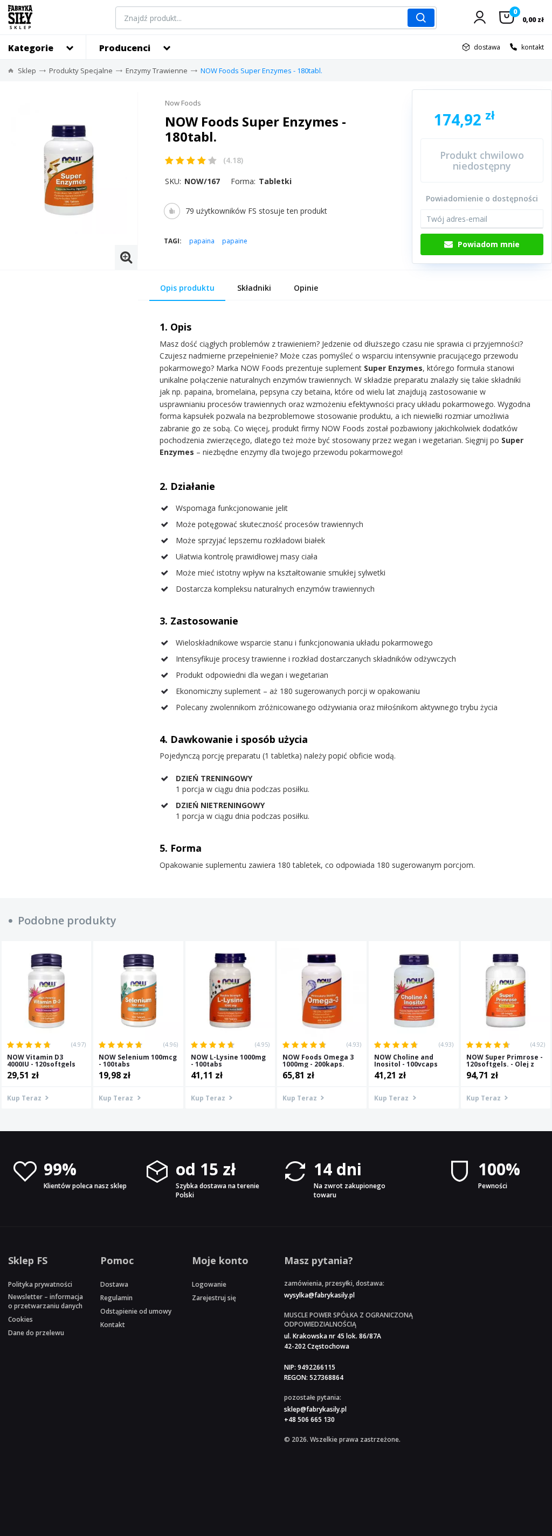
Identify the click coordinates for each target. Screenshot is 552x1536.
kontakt (532, 47)
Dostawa (114, 1284)
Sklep (27, 70)
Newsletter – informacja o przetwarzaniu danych (45, 1301)
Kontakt (112, 1324)
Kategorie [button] (30, 48)
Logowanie (209, 1284)
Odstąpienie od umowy (135, 1311)
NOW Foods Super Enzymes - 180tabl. (261, 70)
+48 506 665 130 (309, 1419)
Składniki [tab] (254, 288)
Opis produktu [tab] (187, 288)
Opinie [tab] (306, 288)
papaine (234, 241)
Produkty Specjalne (81, 70)
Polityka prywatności (40, 1284)
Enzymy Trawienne (157, 70)
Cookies (20, 1319)
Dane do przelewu (36, 1332)
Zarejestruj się (214, 1297)
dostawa (487, 47)
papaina (202, 241)
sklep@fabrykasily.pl (315, 1409)
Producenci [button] (124, 48)
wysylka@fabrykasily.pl (319, 1295)
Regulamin (116, 1297)
